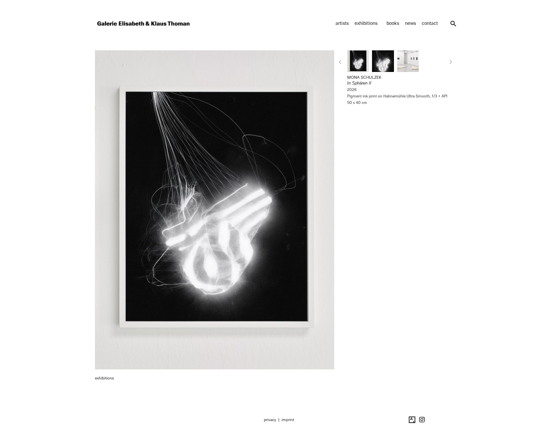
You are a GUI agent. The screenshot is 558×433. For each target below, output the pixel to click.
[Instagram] (422, 419)
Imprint (288, 420)
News (410, 23)
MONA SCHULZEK (364, 77)
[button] (453, 23)
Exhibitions (366, 23)
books (393, 23)
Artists (342, 23)
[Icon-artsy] (412, 419)
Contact (430, 23)
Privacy (270, 420)
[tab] (104, 378)
